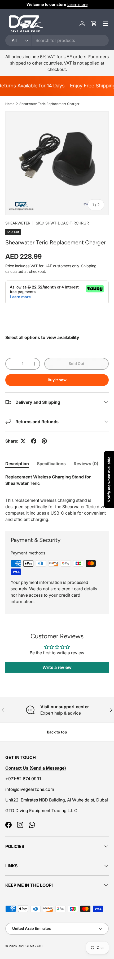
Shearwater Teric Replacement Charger (49, 104)
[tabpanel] (57, 498)
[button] (94, 23)
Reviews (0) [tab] (86, 463)
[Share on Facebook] (33, 441)
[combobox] (57, 40)
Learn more (77, 4)
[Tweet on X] (23, 441)
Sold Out (76, 363)
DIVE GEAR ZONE (30, 946)
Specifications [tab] (51, 463)
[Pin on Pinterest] (44, 441)
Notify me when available (109, 479)
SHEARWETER (17, 223)
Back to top (57, 732)
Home (9, 104)
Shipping (89, 266)
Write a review (57, 667)
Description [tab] (17, 463)
